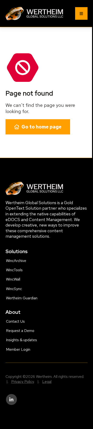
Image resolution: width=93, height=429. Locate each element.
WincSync (14, 288)
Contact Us (15, 321)
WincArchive (16, 260)
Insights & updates (21, 339)
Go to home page (41, 127)
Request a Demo (20, 330)
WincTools (14, 269)
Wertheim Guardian (21, 298)
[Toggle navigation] (81, 13)
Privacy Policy (22, 381)
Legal (47, 381)
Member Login (18, 349)
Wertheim (13, 9)
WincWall (13, 279)
